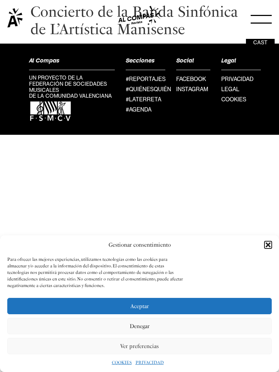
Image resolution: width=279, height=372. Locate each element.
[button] (268, 244)
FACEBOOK (191, 79)
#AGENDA (138, 109)
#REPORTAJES (146, 79)
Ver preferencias (139, 346)
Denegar (140, 326)
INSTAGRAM (192, 89)
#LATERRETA (143, 99)
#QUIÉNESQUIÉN (148, 89)
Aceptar (139, 306)
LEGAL (230, 89)
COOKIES (122, 362)
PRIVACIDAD (150, 362)
